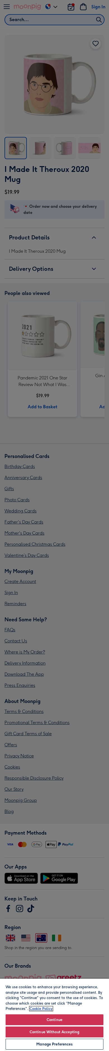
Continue (54, 1020)
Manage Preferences (54, 1044)
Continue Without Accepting (54, 1032)
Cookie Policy (41, 1009)
